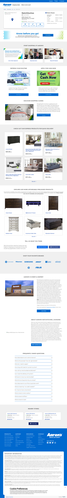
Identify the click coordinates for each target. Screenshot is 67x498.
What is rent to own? (26, 4)
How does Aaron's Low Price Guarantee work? (27, 383)
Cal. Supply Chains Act (30, 445)
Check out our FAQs (51, 307)
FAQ (16, 439)
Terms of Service (29, 442)
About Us (40, 437)
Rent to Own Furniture (9, 435)
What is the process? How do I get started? (26, 360)
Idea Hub (28, 439)
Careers (51, 1)
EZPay (16, 445)
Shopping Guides (16, 4)
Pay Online (17, 437)
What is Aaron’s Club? (20, 399)
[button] (65, 487)
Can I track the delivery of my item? (24, 373)
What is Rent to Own (19, 440)
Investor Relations (41, 439)
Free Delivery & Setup (30, 435)
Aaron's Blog (40, 440)
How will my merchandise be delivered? (25, 370)
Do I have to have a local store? (23, 390)
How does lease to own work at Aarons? (25, 357)
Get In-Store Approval (13, 60)
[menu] (33, 4)
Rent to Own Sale (8, 444)
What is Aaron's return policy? (22, 393)
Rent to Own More (8, 440)
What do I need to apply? (21, 364)
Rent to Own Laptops (8, 442)
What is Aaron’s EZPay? (21, 396)
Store (56, 1)
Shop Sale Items (33, 60)
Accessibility (28, 444)
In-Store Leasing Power (19, 442)
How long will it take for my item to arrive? (26, 367)
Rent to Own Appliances (9, 439)
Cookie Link (7, 496)
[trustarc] (64, 497)
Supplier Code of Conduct (31, 447)
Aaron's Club (17, 444)
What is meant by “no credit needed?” (25, 386)
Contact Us (17, 435)
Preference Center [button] (30, 493)
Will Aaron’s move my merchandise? (24, 377)
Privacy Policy (29, 440)
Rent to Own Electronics (9, 437)
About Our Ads (41, 442)
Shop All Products (54, 60)
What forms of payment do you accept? (25, 380)
